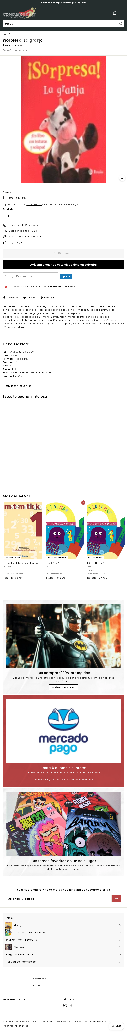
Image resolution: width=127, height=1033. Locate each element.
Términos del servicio (68, 1021)
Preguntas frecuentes (15, 1025)
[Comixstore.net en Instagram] (65, 1005)
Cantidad (9, 209)
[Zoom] (122, 178)
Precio (7, 192)
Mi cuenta (38, 985)
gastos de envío (34, 204)
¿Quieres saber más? (63, 687)
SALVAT (7, 50)
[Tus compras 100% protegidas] (63, 636)
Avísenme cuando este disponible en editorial (63, 264)
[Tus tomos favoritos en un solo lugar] (63, 824)
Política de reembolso (97, 1021)
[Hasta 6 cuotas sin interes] (63, 731)
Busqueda (46, 1021)
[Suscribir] (116, 898)
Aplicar (66, 276)
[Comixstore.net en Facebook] (71, 1005)
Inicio (5, 34)
